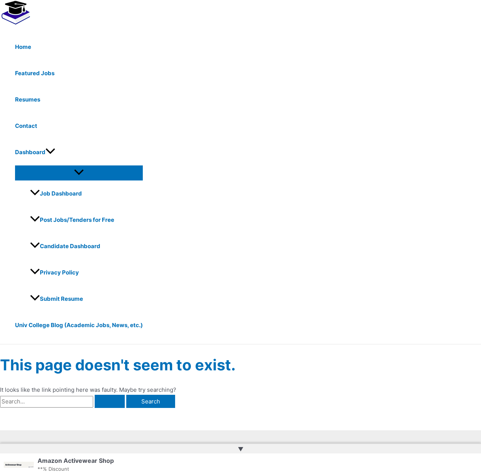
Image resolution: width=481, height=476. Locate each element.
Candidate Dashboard (70, 246)
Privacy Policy (59, 272)
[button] (50, 152)
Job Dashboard (61, 193)
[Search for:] (63, 401)
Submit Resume (61, 298)
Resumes (27, 99)
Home (23, 46)
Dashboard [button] (30, 152)
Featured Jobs (34, 73)
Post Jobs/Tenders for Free (77, 219)
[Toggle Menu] (79, 172)
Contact (26, 125)
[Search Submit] (110, 401)
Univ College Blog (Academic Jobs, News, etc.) (79, 325)
